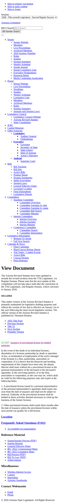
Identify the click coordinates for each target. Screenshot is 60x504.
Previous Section (15, 323)
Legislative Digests (23, 194)
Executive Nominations (25, 72)
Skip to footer (14, 9)
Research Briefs (21, 75)
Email (10, 492)
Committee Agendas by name (34, 208)
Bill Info (18, 169)
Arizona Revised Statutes (26, 119)
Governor (25, 144)
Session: (5, 14)
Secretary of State (29, 147)
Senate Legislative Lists (25, 70)
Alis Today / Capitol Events (27, 252)
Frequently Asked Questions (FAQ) (23, 422)
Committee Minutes (29, 213)
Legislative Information (18, 235)
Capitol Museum (15, 128)
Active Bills (19, 172)
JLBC (10, 125)
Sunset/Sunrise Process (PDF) (21, 440)
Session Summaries (23, 177)
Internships (12, 477)
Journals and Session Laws (27, 111)
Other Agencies (14, 130)
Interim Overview (28, 219)
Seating (17, 59)
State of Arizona (28, 153)
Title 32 (11, 326)
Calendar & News (16, 244)
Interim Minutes (27, 224)
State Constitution (22, 122)
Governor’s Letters (23, 188)
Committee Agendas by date (33, 205)
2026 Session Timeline (25, 53)
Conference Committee (25, 227)
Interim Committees (23, 216)
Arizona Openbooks (17, 480)
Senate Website (21, 42)
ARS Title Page (15, 320)
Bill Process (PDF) (16, 454)
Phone (10, 495)
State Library (26, 150)
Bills (9, 164)
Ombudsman (26, 139)
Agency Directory (29, 155)
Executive (19, 141)
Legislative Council (16, 114)
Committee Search (29, 230)
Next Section (13, 329)
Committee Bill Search (31, 211)
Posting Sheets (21, 175)
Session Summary (22, 61)
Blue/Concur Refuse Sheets (27, 249)
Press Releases (21, 260)
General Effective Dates (25, 186)
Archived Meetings (23, 50)
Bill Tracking (20, 166)
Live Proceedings (22, 48)
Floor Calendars (21, 246)
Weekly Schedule (22, 64)
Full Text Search (22, 241)
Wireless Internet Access (19, 472)
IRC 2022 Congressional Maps (22, 449)
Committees (13, 197)
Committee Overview (30, 202)
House (10, 81)
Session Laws (20, 183)
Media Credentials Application (28, 78)
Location (6, 416)
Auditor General (28, 136)
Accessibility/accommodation (21, 429)
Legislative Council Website (27, 117)
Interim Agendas (28, 222)
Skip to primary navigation (20, 3)
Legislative (19, 133)
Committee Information (31, 233)
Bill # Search (7, 28)
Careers (11, 474)
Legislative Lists (21, 97)
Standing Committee (23, 199)
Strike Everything (22, 180)
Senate (10, 39)
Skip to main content (17, 6)
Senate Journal (21, 67)
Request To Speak (22, 238)
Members (18, 45)
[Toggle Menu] (2, 35)
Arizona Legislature (10, 22)
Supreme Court (27, 161)
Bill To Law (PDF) (16, 457)
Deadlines (18, 89)
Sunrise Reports (15, 443)
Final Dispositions (22, 191)
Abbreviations (14, 460)
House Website (21, 83)
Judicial (18, 158)
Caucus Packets (21, 258)
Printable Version (15, 332)
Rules (16, 56)
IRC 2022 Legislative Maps (20, 451)
